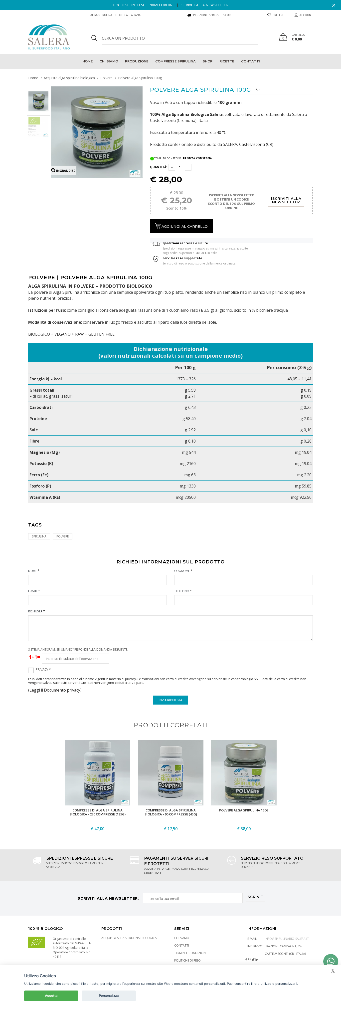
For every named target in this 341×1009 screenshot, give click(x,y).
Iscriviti (255, 897)
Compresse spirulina (175, 61)
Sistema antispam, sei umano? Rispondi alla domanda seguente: (78, 649)
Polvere (106, 77)
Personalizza (109, 996)
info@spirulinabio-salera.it (287, 939)
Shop (207, 61)
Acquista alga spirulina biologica (69, 77)
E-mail (34, 591)
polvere (62, 536)
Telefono (183, 591)
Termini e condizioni (190, 953)
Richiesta (36, 611)
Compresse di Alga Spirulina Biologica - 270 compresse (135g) (97, 812)
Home (87, 61)
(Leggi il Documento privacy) (54, 690)
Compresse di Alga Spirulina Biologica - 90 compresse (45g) (170, 812)
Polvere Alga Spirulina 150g (243, 810)
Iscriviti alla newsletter (204, 4)
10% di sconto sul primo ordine (143, 4)
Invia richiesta (170, 700)
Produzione (136, 61)
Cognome (183, 571)
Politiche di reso (187, 960)
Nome (33, 571)
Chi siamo (109, 61)
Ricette (226, 61)
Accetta (51, 996)
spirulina (39, 536)
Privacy (43, 669)
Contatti (250, 61)
